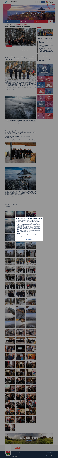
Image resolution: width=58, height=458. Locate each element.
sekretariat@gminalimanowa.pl (20, 225)
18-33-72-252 (36, 224)
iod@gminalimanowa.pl (38, 227)
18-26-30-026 (31, 227)
